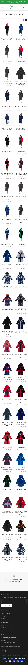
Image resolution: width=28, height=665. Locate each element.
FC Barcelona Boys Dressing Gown (7, 355)
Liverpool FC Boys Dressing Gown (7, 446)
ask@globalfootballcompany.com (12, 646)
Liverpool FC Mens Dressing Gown (7, 39)
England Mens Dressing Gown (20, 129)
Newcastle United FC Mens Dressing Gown (20, 107)
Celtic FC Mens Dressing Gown (20, 243)
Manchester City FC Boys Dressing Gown (21, 265)
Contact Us (4, 627)
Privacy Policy (4, 616)
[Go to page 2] (17, 567)
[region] (14, 580)
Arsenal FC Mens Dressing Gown (21, 61)
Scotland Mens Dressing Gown (7, 129)
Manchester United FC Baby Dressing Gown (21, 513)
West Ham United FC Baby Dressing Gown (7, 512)
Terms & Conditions (5, 613)
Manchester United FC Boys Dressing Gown (21, 356)
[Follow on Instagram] (6, 651)
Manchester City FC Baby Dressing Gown (21, 558)
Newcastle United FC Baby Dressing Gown (7, 536)
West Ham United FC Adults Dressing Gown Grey (21, 83)
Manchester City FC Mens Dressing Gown (7, 243)
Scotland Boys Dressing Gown (7, 287)
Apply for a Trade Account (7, 630)
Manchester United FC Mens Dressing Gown (7, 175)
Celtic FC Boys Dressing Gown (7, 490)
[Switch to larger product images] (23, 20)
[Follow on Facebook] (2, 651)
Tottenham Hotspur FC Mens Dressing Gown (7, 107)
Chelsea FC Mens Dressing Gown (21, 39)
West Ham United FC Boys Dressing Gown (7, 309)
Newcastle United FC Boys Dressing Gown (20, 310)
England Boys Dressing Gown (20, 468)
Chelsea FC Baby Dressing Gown (21, 490)
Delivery (3, 618)
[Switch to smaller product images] (26, 20)
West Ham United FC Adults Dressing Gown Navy (21, 175)
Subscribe (7, 605)
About (2, 625)
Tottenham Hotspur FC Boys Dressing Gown (7, 424)
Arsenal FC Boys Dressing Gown (7, 378)
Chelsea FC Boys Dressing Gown (7, 265)
